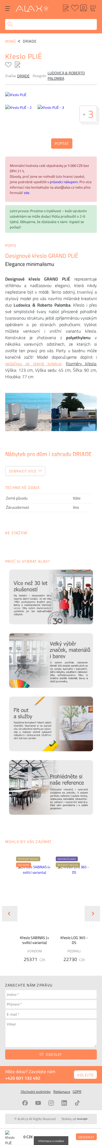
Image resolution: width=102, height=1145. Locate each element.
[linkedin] (64, 1103)
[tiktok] (77, 1103)
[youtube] (38, 1103)
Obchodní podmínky (36, 1091)
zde (26, 192)
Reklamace (61, 1091)
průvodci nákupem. (64, 182)
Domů (10, 41)
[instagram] (51, 1103)
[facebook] (25, 1103)
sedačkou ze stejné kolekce (33, 363)
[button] (28, 859)
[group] (31, 909)
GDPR (77, 1091)
